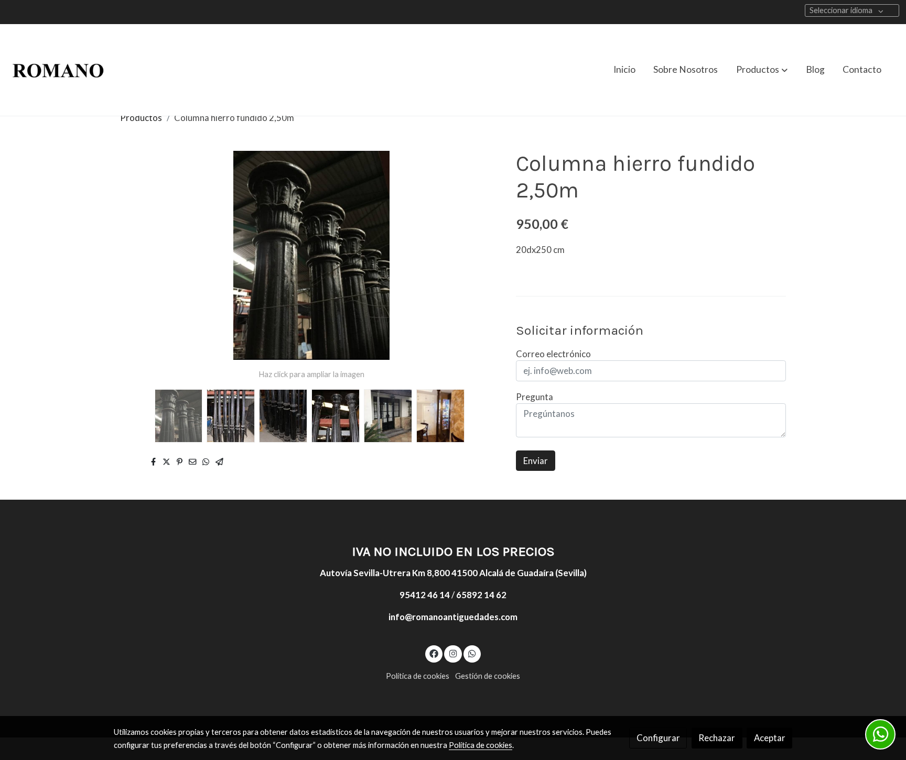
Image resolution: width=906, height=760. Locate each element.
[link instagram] (453, 652)
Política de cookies (417, 675)
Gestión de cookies (487, 675)
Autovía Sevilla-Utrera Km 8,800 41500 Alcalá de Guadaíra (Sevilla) (453, 572)
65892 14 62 (481, 594)
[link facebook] (434, 652)
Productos (141, 117)
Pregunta (534, 396)
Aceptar (769, 737)
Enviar (535, 460)
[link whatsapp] (472, 652)
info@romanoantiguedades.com (453, 616)
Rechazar (716, 737)
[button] (761, 69)
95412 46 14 (425, 594)
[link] (58, 70)
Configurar (658, 737)
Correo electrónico (553, 353)
